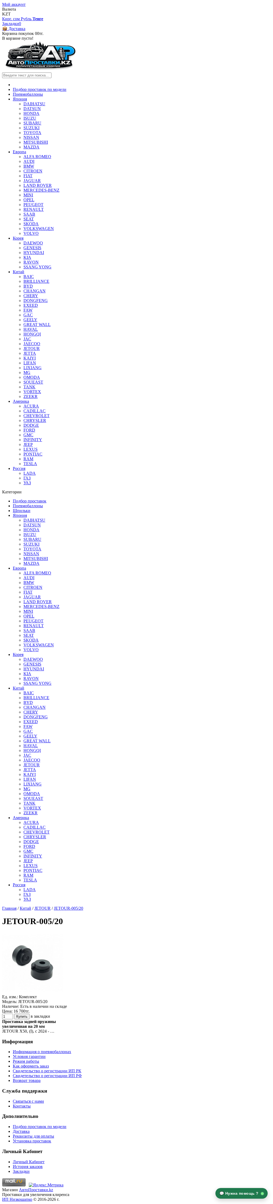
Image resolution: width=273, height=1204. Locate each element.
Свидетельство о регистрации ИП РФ (47, 1075)
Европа (19, 152)
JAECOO (31, 343)
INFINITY (32, 439)
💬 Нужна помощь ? (239, 1193)
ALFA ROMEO (37, 156)
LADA (29, 473)
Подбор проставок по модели (39, 89)
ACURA (31, 406)
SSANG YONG (37, 267)
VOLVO (31, 233)
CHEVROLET (36, 415)
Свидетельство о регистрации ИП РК (47, 1071)
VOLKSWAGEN (38, 228)
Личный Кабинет (29, 1161)
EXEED (30, 305)
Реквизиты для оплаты (33, 1136)
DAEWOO (33, 243)
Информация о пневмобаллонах (42, 1051)
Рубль (27, 19)
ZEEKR (30, 396)
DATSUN (32, 108)
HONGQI (32, 334)
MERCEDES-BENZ (41, 190)
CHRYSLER (34, 420)
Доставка (21, 1131)
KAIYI (29, 358)
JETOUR (31, 348)
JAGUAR (32, 180)
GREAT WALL (37, 324)
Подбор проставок (29, 501)
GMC (28, 435)
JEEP (28, 444)
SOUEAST (33, 382)
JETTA (29, 353)
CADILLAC (34, 411)
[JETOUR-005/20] (32, 992)
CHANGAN (34, 291)
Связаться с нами (28, 1101)
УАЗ (27, 483)
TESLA (30, 463)
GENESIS (32, 247)
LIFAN (29, 363)
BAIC (28, 276)
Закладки (21, 1171)
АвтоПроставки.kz (36, 1189)
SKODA (31, 224)
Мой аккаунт (14, 4)
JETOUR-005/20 (68, 908)
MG (26, 372)
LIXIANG (32, 367)
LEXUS (30, 449)
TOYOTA (32, 132)
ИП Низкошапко (17, 1199)
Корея (18, 238)
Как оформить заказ (31, 1066)
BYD (28, 286)
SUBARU (32, 123)
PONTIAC (32, 454)
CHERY (30, 295)
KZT (6, 14)
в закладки (40, 1016)
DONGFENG (35, 300)
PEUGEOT (33, 204)
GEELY (30, 319)
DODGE (31, 425)
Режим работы (26, 1061)
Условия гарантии (29, 1056)
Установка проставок (32, 1141)
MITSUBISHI (35, 142)
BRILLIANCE (36, 281)
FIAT (28, 176)
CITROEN (32, 171)
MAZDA (31, 147)
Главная (9, 908)
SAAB (29, 214)
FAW (28, 310)
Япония (20, 99)
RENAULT (33, 209)
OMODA (31, 377)
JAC (27, 339)
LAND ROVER (37, 185)
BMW (28, 166)
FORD (29, 430)
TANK (29, 387)
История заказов (28, 1166)
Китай (18, 271)
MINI (28, 195)
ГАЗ (27, 478)
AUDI (28, 161)
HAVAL (30, 329)
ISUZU (29, 118)
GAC (28, 315)
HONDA (31, 113)
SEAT (28, 219)
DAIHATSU (34, 104)
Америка (21, 401)
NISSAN (31, 137)
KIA (27, 257)
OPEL (28, 200)
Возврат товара (27, 1080)
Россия (19, 468)
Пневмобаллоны (28, 94)
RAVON (31, 262)
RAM (28, 459)
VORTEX (32, 391)
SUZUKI (31, 128)
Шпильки (21, 510)
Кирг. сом (11, 19)
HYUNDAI (33, 252)
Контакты (22, 1106)
